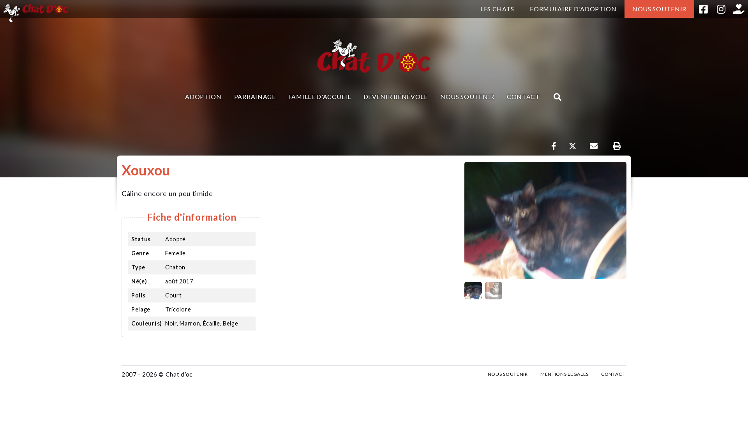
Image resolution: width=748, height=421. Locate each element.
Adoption (203, 96)
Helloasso (739, 9)
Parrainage (255, 96)
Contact (523, 96)
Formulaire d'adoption (573, 8)
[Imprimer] (616, 146)
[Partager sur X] (572, 146)
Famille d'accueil (319, 96)
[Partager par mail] (593, 146)
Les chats (497, 8)
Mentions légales (564, 374)
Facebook (703, 9)
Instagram (721, 9)
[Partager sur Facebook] (554, 146)
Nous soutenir (659, 8)
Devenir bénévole (395, 96)
